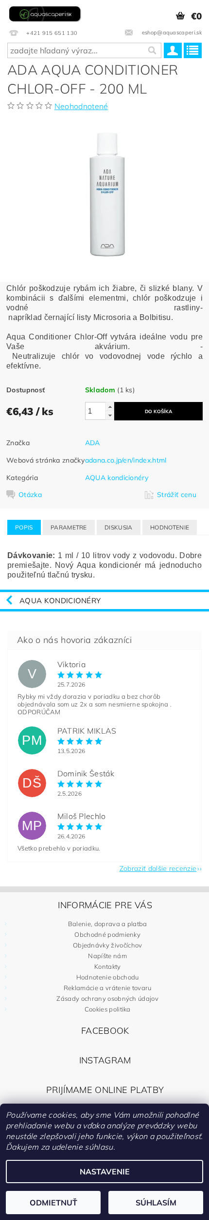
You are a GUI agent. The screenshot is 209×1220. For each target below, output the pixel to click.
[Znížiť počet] (109, 415)
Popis (24, 527)
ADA (92, 442)
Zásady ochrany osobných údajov (107, 998)
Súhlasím (156, 1202)
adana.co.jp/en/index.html (126, 460)
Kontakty (107, 966)
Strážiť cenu (176, 494)
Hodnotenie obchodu (107, 977)
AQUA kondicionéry (116, 477)
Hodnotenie (169, 527)
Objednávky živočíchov (107, 945)
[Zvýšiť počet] (109, 406)
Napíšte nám (107, 956)
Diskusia (118, 527)
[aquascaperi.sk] (46, 12)
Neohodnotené (81, 106)
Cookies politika (108, 1009)
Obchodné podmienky (107, 934)
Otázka (30, 494)
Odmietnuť (53, 1202)
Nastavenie (105, 1171)
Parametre (69, 527)
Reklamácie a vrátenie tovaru (108, 988)
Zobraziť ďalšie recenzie (158, 868)
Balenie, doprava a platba (107, 924)
